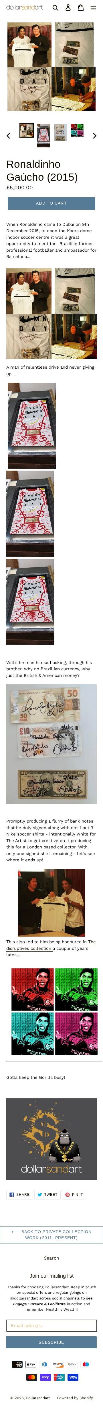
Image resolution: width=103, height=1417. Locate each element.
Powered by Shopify (75, 1398)
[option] (26, 130)
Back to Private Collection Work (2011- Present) (56, 1234)
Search (51, 1258)
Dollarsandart (38, 1398)
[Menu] (93, 7)
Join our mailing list (52, 1276)
